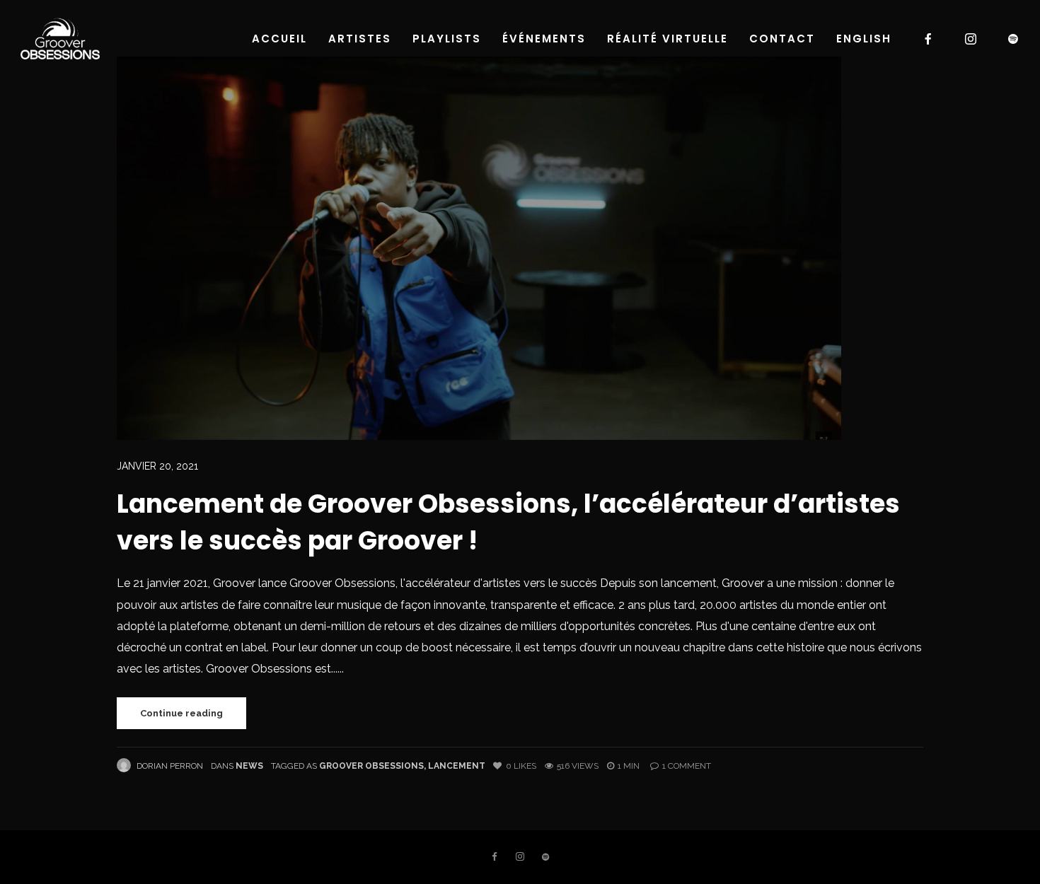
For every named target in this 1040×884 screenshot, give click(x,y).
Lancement (456, 766)
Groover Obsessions (371, 766)
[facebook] (929, 39)
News (249, 766)
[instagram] (971, 39)
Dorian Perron (170, 766)
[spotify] (1014, 39)
